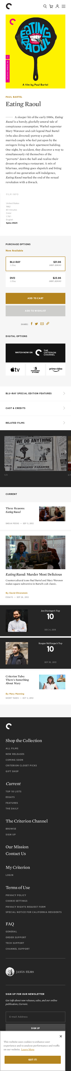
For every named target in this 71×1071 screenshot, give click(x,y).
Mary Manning (16, 693)
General (11, 931)
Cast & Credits (15, 408)
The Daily (12, 808)
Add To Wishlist (35, 310)
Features (12, 803)
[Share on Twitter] (36, 324)
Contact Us (16, 853)
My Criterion (18, 867)
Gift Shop (12, 771)
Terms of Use (18, 887)
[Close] (61, 1036)
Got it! (32, 1059)
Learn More (27, 1049)
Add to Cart (35, 298)
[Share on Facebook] (31, 324)
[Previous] (6, 452)
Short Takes (12, 698)
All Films (12, 748)
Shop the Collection (24, 740)
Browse (11, 828)
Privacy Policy (16, 895)
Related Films (15, 422)
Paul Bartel (14, 97)
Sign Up (11, 834)
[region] (32, 1051)
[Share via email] (42, 324)
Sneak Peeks (12, 523)
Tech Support (15, 943)
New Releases (15, 754)
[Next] (65, 452)
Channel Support (18, 948)
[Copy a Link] (47, 324)
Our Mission (17, 847)
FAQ (10, 924)
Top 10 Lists (13, 791)
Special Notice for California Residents (34, 912)
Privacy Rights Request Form (26, 906)
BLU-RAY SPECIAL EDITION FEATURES (29, 393)
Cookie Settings (16, 900)
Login (9, 875)
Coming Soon (14, 760)
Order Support (16, 937)
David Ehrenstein (18, 593)
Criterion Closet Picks (21, 765)
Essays (9, 597)
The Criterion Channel (27, 821)
